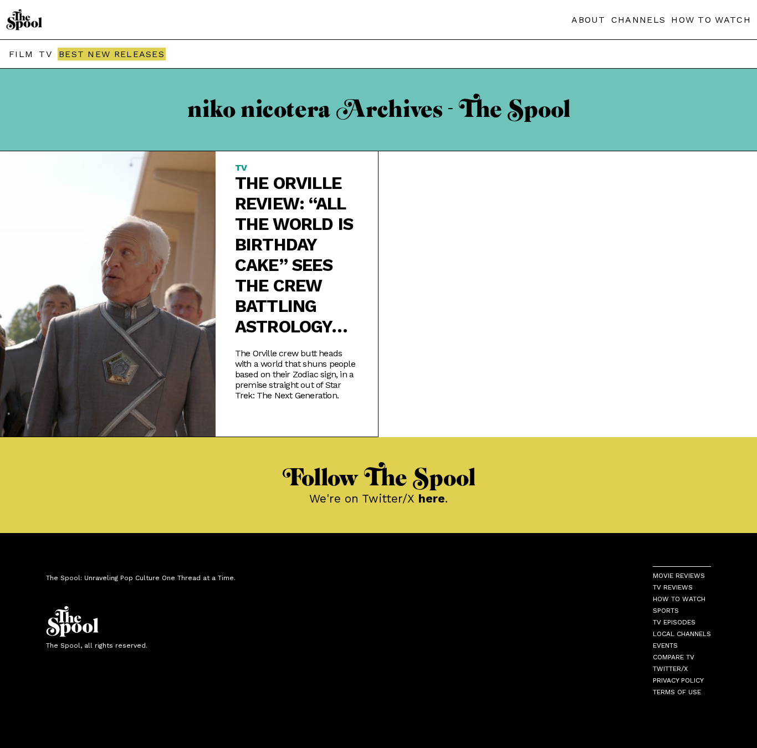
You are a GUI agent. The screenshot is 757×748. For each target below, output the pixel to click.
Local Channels (682, 634)
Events (665, 645)
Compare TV (673, 657)
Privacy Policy (678, 680)
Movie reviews (679, 575)
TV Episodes (674, 622)
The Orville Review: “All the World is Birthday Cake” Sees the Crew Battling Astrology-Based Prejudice (294, 255)
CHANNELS (638, 19)
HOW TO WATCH (711, 19)
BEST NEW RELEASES (112, 54)
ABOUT (588, 19)
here (431, 498)
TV (45, 54)
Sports (666, 610)
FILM (21, 54)
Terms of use (677, 692)
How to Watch (679, 599)
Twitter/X (670, 668)
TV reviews (673, 587)
